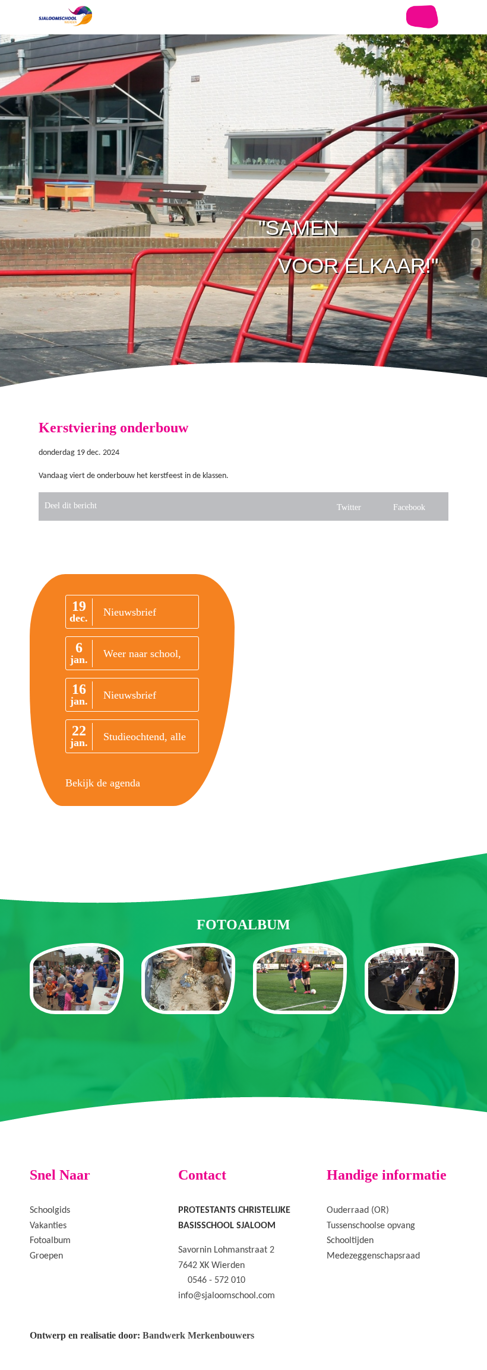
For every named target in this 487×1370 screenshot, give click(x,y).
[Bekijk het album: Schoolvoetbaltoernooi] (300, 978)
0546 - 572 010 (216, 1280)
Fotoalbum (50, 1240)
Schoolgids (50, 1210)
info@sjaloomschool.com (226, 1296)
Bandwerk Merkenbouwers (198, 1335)
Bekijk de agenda (102, 783)
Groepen (46, 1256)
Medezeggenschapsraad (373, 1256)
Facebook (409, 507)
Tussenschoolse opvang (371, 1226)
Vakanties (48, 1226)
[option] (243, 237)
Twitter (349, 507)
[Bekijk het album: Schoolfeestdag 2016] (77, 978)
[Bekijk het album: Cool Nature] (188, 978)
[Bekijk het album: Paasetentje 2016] (411, 978)
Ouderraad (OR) (358, 1210)
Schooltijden (350, 1240)
